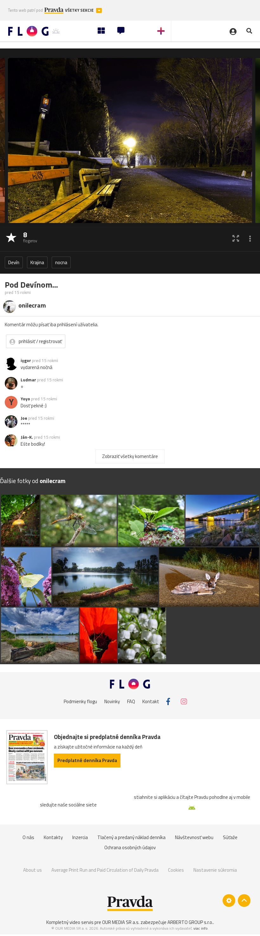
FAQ (131, 701)
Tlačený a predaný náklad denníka (131, 837)
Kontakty (53, 837)
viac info (200, 928)
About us (32, 870)
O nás (28, 837)
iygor (26, 360)
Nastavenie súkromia (215, 870)
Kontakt (150, 701)
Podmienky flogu (80, 701)
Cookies (176, 870)
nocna (61, 262)
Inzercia (80, 837)
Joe (24, 418)
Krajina (37, 262)
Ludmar (28, 380)
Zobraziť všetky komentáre (130, 456)
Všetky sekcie (79, 10)
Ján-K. (27, 437)
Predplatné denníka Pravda (87, 760)
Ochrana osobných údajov (130, 847)
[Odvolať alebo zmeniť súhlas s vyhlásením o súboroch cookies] (229, 900)
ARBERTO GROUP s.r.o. (190, 922)
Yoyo (25, 399)
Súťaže (230, 837)
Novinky (112, 701)
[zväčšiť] (235, 238)
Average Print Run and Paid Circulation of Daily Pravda (105, 870)
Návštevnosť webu (194, 837)
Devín (13, 262)
